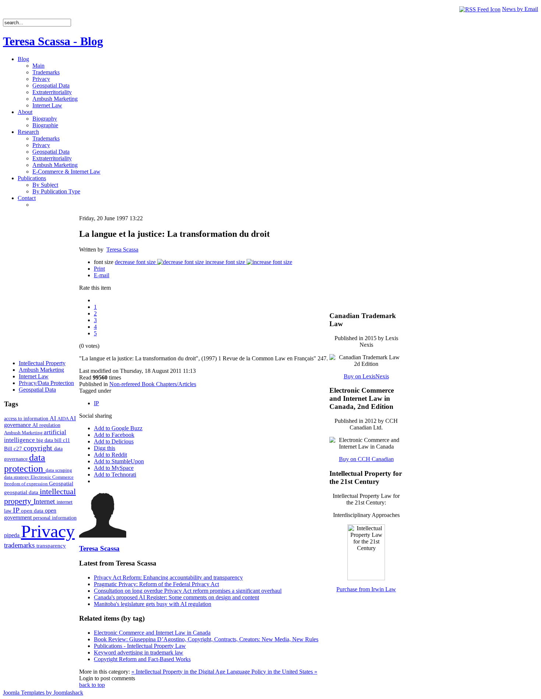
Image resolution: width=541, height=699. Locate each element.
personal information (55, 518)
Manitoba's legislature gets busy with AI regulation (152, 604)
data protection (25, 463)
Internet (45, 501)
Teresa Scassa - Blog (53, 41)
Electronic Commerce (52, 477)
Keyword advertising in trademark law (138, 652)
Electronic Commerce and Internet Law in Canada (152, 633)
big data (45, 440)
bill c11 (62, 440)
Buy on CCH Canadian (366, 459)
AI (53, 418)
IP (17, 510)
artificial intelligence (35, 435)
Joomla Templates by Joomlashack (43, 692)
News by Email (520, 9)
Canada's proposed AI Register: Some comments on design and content (176, 597)
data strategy (17, 477)
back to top (92, 685)
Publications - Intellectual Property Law (140, 646)
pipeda (12, 535)
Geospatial (61, 483)
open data (33, 511)
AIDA (63, 418)
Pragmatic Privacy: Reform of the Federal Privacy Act (156, 584)
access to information (27, 418)
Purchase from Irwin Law (366, 589)
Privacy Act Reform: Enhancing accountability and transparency (168, 577)
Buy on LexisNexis (366, 376)
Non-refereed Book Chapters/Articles (152, 384)
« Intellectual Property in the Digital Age (179, 671)
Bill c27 (14, 448)
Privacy (48, 531)
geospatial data (22, 492)
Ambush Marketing (24, 432)
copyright (39, 448)
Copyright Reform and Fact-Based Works (142, 659)
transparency (51, 546)
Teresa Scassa (122, 249)
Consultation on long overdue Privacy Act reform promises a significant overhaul (188, 591)
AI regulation (46, 425)
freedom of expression (26, 483)
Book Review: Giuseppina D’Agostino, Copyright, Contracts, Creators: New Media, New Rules (206, 639)
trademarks (20, 545)
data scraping (59, 470)
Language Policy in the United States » (272, 671)
